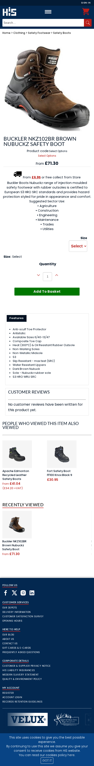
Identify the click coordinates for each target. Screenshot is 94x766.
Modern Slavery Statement (20, 674)
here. (71, 755)
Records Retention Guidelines (22, 701)
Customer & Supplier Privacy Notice (26, 666)
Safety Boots (62, 33)
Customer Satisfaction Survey (23, 616)
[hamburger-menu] (48, 12)
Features (16, 318)
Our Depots (9, 607)
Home (6, 33)
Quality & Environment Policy (22, 679)
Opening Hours (12, 621)
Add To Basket (47, 291)
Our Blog (8, 634)
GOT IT (47, 761)
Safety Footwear (39, 33)
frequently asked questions (21, 652)
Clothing (19, 33)
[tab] (17, 318)
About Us (8, 639)
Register (8, 693)
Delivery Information (16, 612)
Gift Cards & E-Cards (16, 648)
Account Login (12, 697)
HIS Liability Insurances (18, 670)
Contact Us (10, 643)
